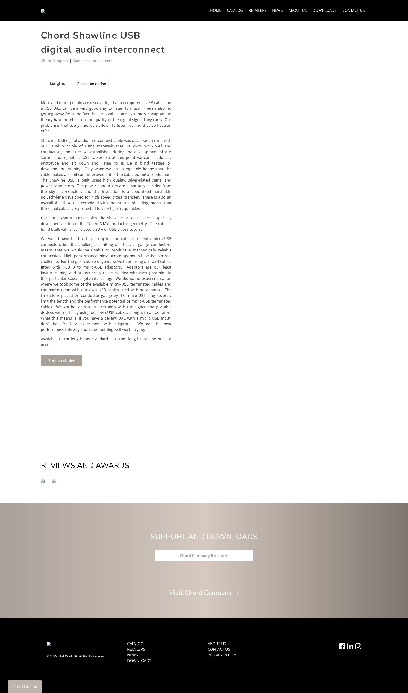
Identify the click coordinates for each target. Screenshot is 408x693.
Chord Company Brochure (204, 555)
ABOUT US (298, 10)
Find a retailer (61, 360)
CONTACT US (353, 10)
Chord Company (54, 60)
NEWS (277, 10)
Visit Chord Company (201, 592)
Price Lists (21, 686)
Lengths (57, 83)
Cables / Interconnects (92, 60)
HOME (215, 10)
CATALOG (235, 10)
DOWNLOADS (325, 10)
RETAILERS (258, 10)
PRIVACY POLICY (222, 655)
